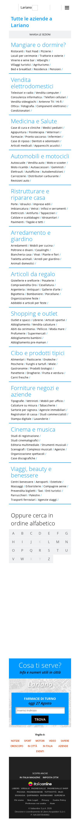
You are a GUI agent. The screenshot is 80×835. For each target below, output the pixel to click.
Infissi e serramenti (53, 208)
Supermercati (37, 333)
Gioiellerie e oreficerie (25, 280)
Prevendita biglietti (23, 491)
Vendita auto (36, 163)
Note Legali (32, 800)
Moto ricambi (19, 167)
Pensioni (55, 69)
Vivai (37, 254)
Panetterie (17, 373)
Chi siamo (19, 800)
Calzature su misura (24, 405)
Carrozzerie (18, 176)
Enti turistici (53, 491)
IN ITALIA (48, 746)
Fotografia (27, 106)
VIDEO (52, 740)
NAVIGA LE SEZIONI (40, 34)
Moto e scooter (56, 163)
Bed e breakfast (21, 69)
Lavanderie (41, 419)
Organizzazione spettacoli (27, 454)
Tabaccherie (47, 405)
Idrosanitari (50, 217)
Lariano (26, 7)
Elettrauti (17, 171)
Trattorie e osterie (51, 56)
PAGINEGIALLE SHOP (57, 788)
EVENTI (40, 751)
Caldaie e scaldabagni (25, 217)
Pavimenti (17, 222)
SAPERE (65, 740)
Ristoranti (17, 51)
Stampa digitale (21, 419)
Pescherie (17, 364)
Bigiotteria (17, 294)
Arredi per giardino (46, 259)
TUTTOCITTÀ (50, 792)
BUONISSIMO (46, 795)
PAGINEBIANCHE (35, 792)
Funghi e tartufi (36, 364)
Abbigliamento (20, 324)
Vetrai (34, 208)
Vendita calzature (43, 324)
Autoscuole (18, 163)
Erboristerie (33, 486)
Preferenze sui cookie (35, 803)
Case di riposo (20, 141)
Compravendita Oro (24, 285)
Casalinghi (42, 250)
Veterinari (53, 132)
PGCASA (21, 792)
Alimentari (17, 359)
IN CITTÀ (32, 746)
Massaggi (17, 486)
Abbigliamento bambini (26, 338)
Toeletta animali (21, 259)
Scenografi (17, 449)
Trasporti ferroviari (23, 500)
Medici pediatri (53, 128)
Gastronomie (19, 368)
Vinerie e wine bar (23, 60)
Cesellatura (46, 285)
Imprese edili (41, 204)
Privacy (45, 800)
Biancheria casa (21, 254)
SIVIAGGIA (20, 795)
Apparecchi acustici (47, 145)
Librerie (38, 320)
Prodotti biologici (41, 368)
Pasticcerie (34, 359)
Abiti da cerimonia (23, 329)
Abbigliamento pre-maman (28, 342)
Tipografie (17, 401)
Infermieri (54, 136)
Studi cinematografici (24, 440)
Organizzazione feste (24, 298)
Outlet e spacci (20, 320)
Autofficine (32, 171)
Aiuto (52, 803)
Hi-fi (59, 101)
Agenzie (60, 449)
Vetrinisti (32, 401)
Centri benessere (22, 482)
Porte (14, 204)
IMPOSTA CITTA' (51, 777)
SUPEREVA (59, 795)
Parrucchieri (19, 495)
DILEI (60, 792)
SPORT (27, 740)
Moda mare (57, 329)
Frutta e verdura (52, 373)
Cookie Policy (59, 800)
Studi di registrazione (25, 436)
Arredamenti (19, 245)
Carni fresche (19, 377)
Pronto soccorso (35, 136)
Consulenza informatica (26, 97)
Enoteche (49, 359)
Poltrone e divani (22, 250)
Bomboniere (35, 294)
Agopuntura (18, 132)
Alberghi (42, 60)
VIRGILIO (25, 788)
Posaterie (48, 280)
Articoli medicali (21, 145)
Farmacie (17, 136)
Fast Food (32, 51)
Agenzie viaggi (47, 500)
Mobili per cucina (41, 245)
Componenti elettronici (51, 106)
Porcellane (52, 294)
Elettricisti (17, 213)
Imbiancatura (19, 208)
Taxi (40, 491)
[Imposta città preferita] (13, 7)
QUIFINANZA (33, 795)
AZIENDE (63, 746)
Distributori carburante (43, 176)
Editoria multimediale (25, 445)
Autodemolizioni (52, 171)
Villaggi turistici (21, 65)
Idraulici (25, 204)
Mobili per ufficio (52, 401)
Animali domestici (22, 263)
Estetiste (56, 482)
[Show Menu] (67, 7)
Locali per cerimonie (24, 56)
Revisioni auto (20, 180)
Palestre (34, 495)
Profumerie (18, 333)
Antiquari (33, 289)
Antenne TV (46, 101)
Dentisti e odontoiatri (45, 141)
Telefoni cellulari (55, 97)
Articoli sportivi (55, 320)
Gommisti (57, 167)
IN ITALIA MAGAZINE (30, 777)
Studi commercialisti (53, 414)
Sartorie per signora (24, 410)
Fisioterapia (36, 132)
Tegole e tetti (34, 222)
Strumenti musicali (54, 445)
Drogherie (33, 373)
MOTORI (40, 740)
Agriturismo (41, 65)
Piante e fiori (51, 254)
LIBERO (15, 788)
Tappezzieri (48, 213)
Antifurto (32, 213)
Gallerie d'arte (51, 289)
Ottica (15, 106)
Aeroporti (42, 482)
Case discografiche (23, 458)
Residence (40, 69)
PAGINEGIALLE (38, 788)
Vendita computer (47, 93)
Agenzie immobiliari (52, 410)
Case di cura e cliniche (25, 128)
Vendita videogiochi (23, 101)
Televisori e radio (22, 93)
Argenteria (18, 289)
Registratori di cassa (24, 414)
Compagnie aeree (54, 486)
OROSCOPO (16, 746)
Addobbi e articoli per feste (28, 303)
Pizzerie (46, 51)
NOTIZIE (15, 740)
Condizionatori (20, 110)
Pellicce (42, 329)
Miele (52, 364)
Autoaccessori (40, 167)
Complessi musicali (39, 449)
